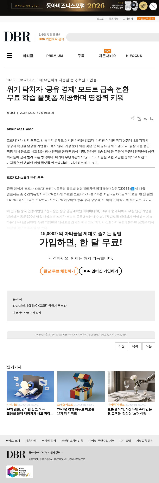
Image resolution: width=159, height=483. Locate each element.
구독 (81, 56)
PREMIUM (54, 56)
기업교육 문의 (146, 18)
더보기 (133, 118)
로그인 (100, 18)
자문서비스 (107, 56)
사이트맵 (125, 440)
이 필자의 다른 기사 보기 (27, 312)
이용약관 (30, 440)
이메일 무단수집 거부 (102, 440)
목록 (135, 346)
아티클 (28, 56)
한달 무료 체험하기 (59, 271)
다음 (149, 346)
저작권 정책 (49, 440)
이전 (121, 346)
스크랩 (152, 118)
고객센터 (128, 18)
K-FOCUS (134, 56)
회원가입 (114, 18)
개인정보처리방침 (72, 440)
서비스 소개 (13, 440)
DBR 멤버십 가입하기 (100, 271)
